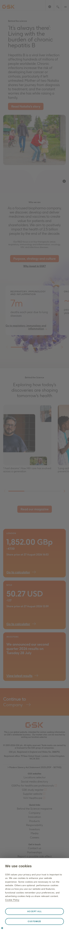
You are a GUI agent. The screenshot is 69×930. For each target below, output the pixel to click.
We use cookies (18, 866)
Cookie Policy (12, 900)
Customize (34, 921)
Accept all (34, 911)
